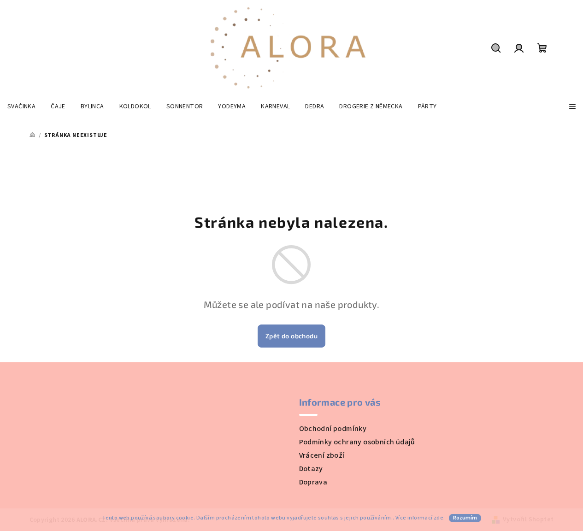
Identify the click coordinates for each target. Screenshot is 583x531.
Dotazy (311, 469)
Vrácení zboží (322, 455)
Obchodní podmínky (333, 429)
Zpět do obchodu (291, 336)
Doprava (313, 482)
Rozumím (465, 518)
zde (438, 518)
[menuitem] (21, 106)
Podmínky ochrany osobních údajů (357, 442)
